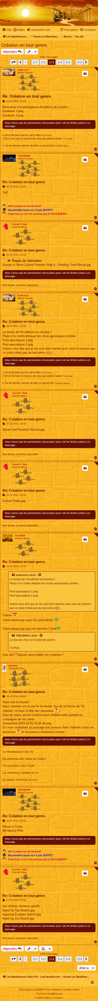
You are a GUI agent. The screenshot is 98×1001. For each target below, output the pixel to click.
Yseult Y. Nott (19, 224)
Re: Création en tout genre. (27, 96)
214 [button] (59, 62)
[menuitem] (6, 29)
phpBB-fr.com (55, 993)
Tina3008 (20, 535)
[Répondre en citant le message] (85, 73)
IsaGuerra (23, 70)
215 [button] (68, 62)
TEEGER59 (24, 156)
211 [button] (35, 62)
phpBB (38, 989)
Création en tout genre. (24, 45)
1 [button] (25, 62)
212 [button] (43, 62)
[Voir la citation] (40, 575)
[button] (13, 62)
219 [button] (79, 62)
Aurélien (13, 665)
